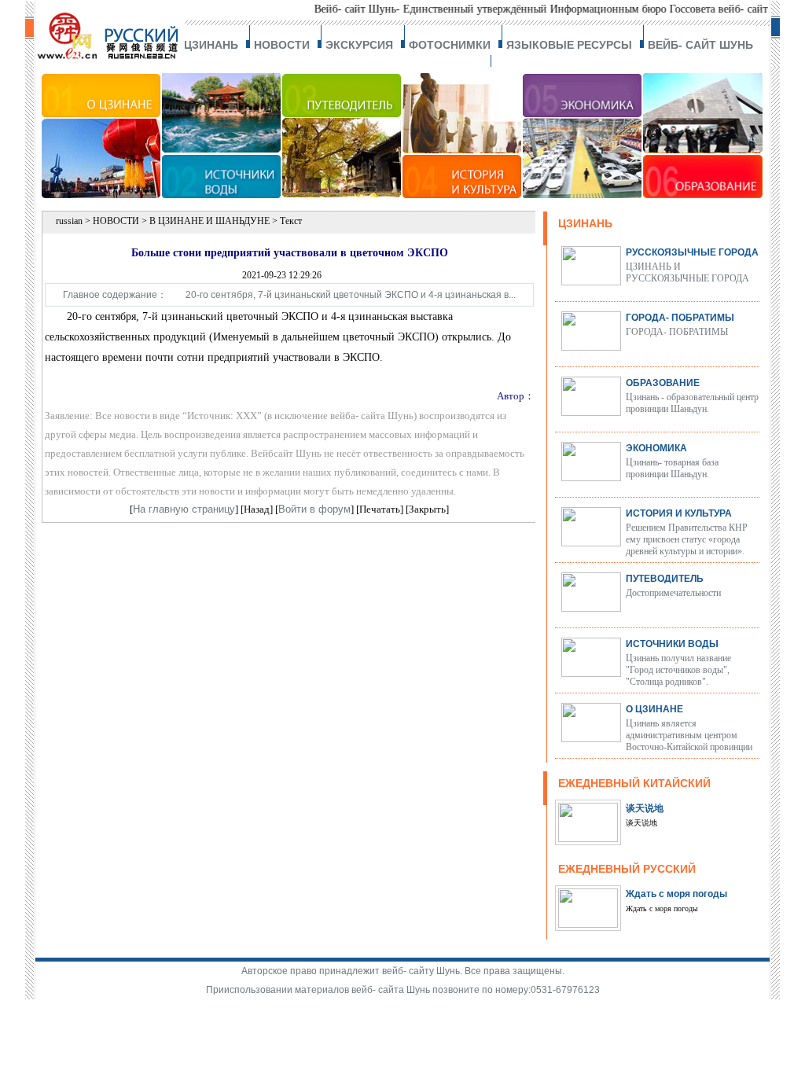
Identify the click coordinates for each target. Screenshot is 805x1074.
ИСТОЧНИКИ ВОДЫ (672, 643)
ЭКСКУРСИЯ (359, 45)
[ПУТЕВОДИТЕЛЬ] (342, 194)
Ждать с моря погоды (676, 893)
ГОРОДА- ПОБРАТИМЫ (680, 317)
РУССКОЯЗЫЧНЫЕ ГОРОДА (692, 252)
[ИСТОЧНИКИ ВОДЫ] (222, 194)
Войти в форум (314, 509)
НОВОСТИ (282, 45)
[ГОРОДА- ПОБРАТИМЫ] (591, 346)
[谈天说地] (588, 838)
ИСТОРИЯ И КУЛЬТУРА (679, 513)
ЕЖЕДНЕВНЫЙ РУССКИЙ (627, 869)
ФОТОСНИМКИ (450, 45)
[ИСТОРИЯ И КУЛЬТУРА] (462, 194)
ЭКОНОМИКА (656, 448)
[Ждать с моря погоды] (588, 924)
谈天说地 (644, 808)
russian (69, 220)
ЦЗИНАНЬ (211, 45)
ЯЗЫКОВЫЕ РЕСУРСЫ (569, 45)
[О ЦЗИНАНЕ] (102, 194)
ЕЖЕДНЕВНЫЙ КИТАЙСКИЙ (634, 783)
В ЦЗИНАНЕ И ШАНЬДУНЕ (209, 220)
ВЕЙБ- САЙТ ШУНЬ (700, 45)
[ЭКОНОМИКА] (583, 194)
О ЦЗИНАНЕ (654, 709)
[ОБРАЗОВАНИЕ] (703, 194)
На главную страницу (184, 509)
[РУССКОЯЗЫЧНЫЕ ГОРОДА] (591, 281)
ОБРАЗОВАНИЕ (663, 382)
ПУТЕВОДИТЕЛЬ (665, 578)
